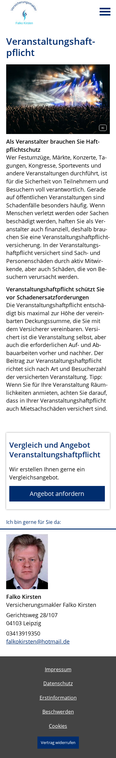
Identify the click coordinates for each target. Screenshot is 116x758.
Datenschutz (58, 683)
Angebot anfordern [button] (57, 493)
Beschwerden (58, 711)
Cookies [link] (58, 726)
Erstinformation (58, 697)
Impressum (58, 669)
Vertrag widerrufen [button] (58, 742)
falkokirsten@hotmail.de (38, 641)
